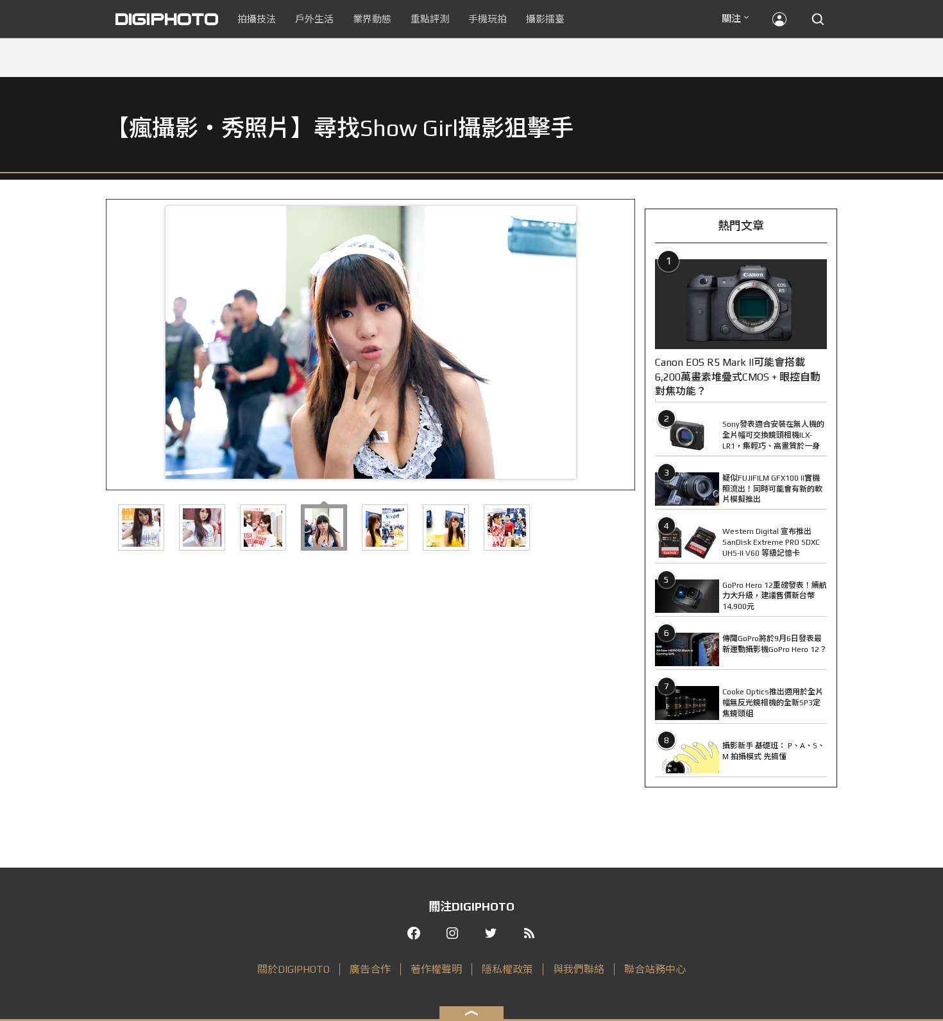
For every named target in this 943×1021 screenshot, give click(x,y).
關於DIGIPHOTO (293, 969)
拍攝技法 (256, 18)
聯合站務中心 (655, 969)
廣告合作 (370, 969)
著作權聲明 (436, 969)
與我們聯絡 (578, 969)
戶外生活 (314, 18)
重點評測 (430, 18)
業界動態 (372, 18)
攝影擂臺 (545, 18)
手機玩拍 (487, 18)
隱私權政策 (507, 969)
